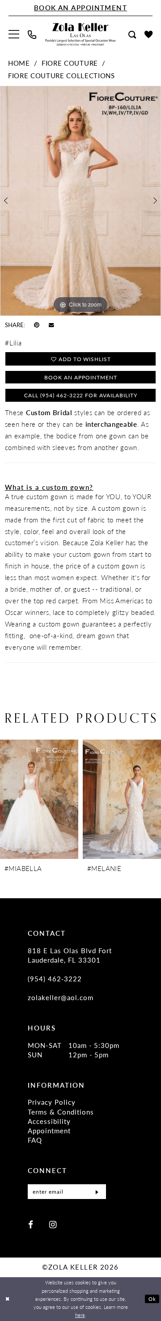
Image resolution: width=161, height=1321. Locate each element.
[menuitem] (14, 34)
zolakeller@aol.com (60, 997)
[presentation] (39, 799)
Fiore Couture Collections (61, 75)
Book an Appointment (80, 377)
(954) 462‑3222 (55, 979)
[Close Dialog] (7, 1299)
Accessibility (49, 1121)
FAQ (35, 1140)
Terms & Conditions (61, 1112)
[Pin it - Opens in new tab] (37, 324)
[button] (14, 34)
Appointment (49, 1131)
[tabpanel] (80, 200)
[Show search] (132, 34)
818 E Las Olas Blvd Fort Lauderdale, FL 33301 (70, 955)
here (80, 1315)
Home (19, 63)
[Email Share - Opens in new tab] (51, 324)
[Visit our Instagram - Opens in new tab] (53, 1224)
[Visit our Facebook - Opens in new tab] (31, 1224)
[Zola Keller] (80, 34)
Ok (152, 1299)
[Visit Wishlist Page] (148, 34)
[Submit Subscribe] (97, 1191)
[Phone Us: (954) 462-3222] (32, 34)
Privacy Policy (52, 1102)
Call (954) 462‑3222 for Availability (80, 395)
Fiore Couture (70, 63)
